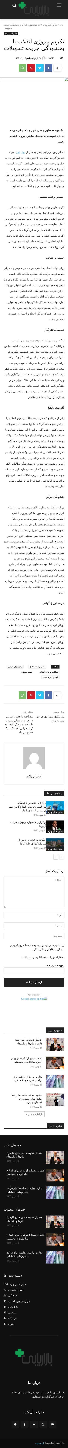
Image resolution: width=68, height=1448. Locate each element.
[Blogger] (15, 1424)
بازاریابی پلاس (32, 58)
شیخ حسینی (27, 671)
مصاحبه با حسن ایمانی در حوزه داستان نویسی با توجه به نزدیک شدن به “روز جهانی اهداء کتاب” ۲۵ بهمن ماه (19, 724)
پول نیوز (20, 152)
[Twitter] (40, 68)
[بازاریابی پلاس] (44, 58)
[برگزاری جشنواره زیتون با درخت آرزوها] (55, 826)
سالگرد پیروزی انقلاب (48, 671)
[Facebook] (48, 68)
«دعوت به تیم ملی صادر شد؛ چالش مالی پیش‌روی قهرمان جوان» (26, 1099)
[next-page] (55, 857)
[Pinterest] (31, 68)
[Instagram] (43, 1424)
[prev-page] (62, 857)
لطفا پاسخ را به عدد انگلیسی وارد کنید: (43, 957)
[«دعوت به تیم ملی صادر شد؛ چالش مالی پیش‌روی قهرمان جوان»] (55, 1099)
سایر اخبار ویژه (50, 24)
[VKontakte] (52, 1424)
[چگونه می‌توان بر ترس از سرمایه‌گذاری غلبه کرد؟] (55, 844)
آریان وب (39, 1443)
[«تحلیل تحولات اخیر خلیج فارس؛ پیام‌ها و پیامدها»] (55, 1044)
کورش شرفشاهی (50, 677)
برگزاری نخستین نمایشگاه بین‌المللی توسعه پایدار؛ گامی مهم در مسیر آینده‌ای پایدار (27, 807)
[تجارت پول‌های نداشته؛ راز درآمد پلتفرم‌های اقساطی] (55, 1081)
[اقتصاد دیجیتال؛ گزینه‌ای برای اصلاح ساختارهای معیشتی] (55, 1063)
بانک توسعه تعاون (37, 666)
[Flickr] (34, 1424)
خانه (61, 24)
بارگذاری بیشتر (35, 1114)
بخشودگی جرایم (15, 666)
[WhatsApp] (22, 68)
